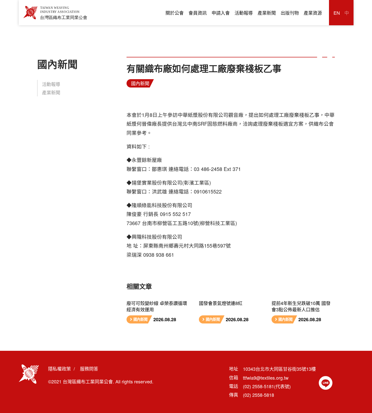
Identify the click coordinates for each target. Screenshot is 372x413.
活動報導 (244, 12)
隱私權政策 (59, 368)
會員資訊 (198, 12)
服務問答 (89, 368)
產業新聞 (267, 12)
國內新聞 (140, 83)
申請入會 (221, 12)
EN (337, 12)
